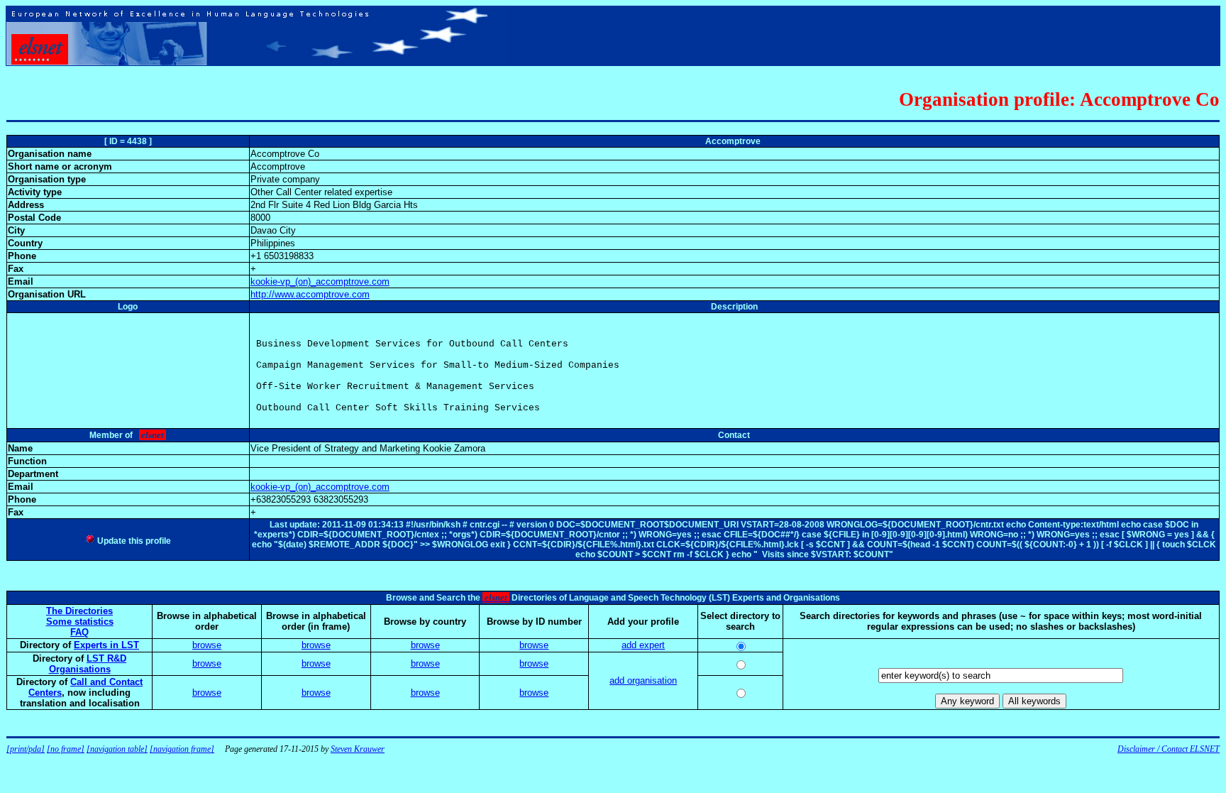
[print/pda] (25, 749)
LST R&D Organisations (88, 663)
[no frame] (65, 749)
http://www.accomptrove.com (310, 294)
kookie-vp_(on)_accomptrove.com (320, 281)
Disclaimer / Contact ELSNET (1168, 749)
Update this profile (133, 541)
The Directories (79, 611)
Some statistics (80, 621)
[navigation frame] (182, 749)
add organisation (643, 680)
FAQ (79, 632)
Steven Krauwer (358, 749)
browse (206, 645)
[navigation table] (117, 749)
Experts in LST (106, 645)
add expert (643, 645)
